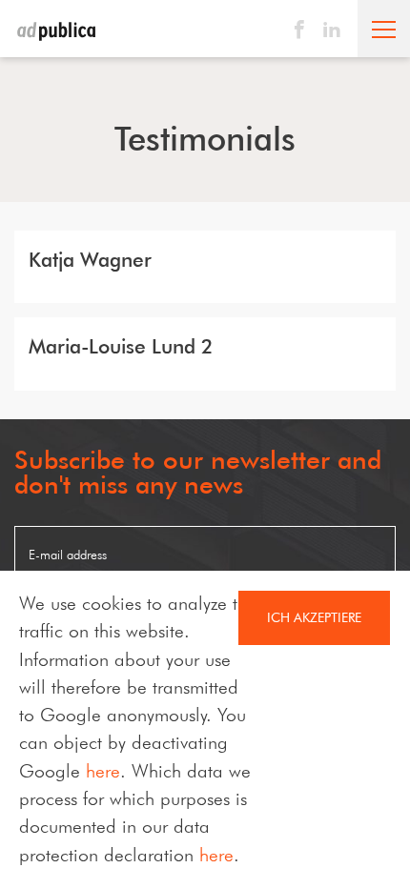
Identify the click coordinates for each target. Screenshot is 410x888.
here (103, 770)
